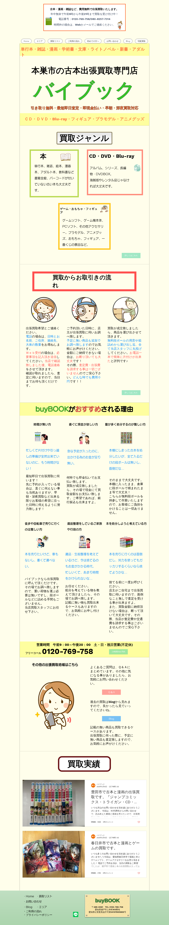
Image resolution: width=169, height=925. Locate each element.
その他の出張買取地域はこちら (55, 664)
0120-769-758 (67, 651)
